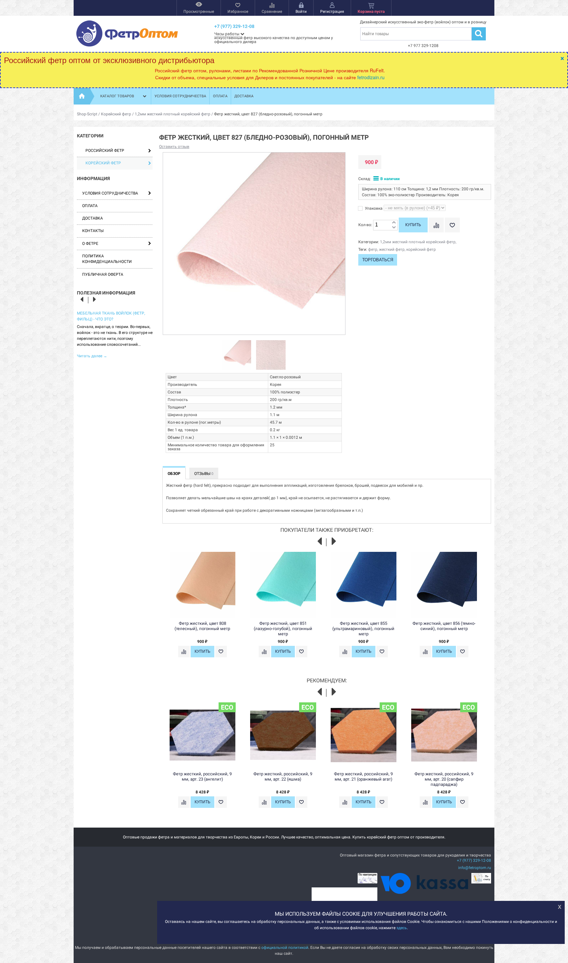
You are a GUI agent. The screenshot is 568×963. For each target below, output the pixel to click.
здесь (401, 927)
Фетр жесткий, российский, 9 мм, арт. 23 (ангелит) (202, 776)
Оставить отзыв (174, 146)
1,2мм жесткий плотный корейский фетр (172, 114)
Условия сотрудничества (180, 96)
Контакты (93, 230)
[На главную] (82, 96)
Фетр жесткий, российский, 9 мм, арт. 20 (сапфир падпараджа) (443, 779)
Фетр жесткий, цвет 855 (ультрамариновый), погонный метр (363, 628)
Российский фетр (104, 150)
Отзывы (203, 473)
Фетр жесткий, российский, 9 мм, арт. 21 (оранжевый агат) (363, 776)
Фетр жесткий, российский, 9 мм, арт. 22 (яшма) (282, 776)
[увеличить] (394, 222)
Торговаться (377, 259)
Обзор (174, 473)
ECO (227, 707)
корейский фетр (421, 249)
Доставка (243, 96)
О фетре (90, 243)
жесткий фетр (392, 249)
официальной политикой (284, 947)
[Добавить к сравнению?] (436, 225)
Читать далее (92, 356)
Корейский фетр (116, 114)
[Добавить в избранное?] (452, 225)
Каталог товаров (117, 96)
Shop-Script (87, 114)
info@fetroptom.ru (474, 867)
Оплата (220, 96)
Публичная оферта (102, 274)
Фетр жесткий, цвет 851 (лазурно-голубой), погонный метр (283, 628)
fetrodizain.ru (371, 77)
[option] (115, 334)
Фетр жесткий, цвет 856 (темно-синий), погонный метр (444, 626)
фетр (372, 249)
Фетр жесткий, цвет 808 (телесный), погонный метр (202, 626)
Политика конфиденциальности (107, 259)
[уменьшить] (394, 227)
